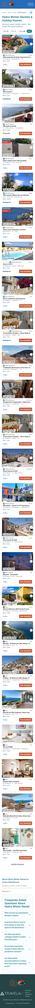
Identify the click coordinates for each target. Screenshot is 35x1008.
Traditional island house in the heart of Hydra (16, 369)
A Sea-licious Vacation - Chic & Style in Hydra (16, 334)
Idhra (8, 509)
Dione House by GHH (10, 471)
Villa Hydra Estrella (9, 126)
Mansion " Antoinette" (10, 574)
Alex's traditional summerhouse (14, 299)
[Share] (31, 12)
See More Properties (17, 864)
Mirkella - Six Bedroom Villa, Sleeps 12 (16, 643)
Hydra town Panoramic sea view (14, 230)
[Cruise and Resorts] (8, 4)
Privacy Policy (10, 1003)
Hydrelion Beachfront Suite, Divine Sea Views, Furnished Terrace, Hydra (16, 817)
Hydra (8, 130)
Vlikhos (9, 199)
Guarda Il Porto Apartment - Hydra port (16, 402)
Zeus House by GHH (10, 540)
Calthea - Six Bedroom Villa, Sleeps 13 (16, 678)
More (29, 31)
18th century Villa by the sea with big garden (15, 196)
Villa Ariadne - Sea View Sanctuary (15, 850)
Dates (5, 31)
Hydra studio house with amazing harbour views (14, 162)
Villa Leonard (7, 92)
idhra (8, 61)
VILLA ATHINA (8, 747)
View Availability (25, 64)
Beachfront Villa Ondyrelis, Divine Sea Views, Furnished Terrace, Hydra (16, 713)
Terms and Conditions (22, 1003)
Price (12, 31)
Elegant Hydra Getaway (11, 781)
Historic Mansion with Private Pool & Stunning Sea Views (16, 610)
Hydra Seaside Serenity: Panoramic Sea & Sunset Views (17, 58)
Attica (4, 61)
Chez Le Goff (7, 264)
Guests (21, 31)
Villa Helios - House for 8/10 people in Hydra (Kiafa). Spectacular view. (16, 506)
